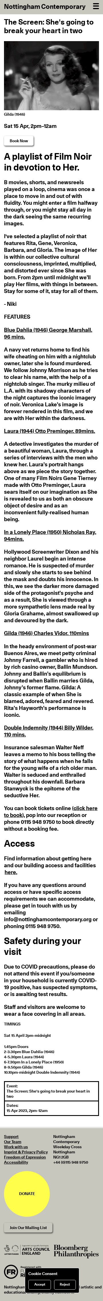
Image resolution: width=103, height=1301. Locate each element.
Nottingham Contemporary (45, 7)
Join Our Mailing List (28, 1228)
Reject (65, 1284)
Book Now (19, 141)
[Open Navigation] (96, 5)
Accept (39, 1284)
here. (11, 872)
